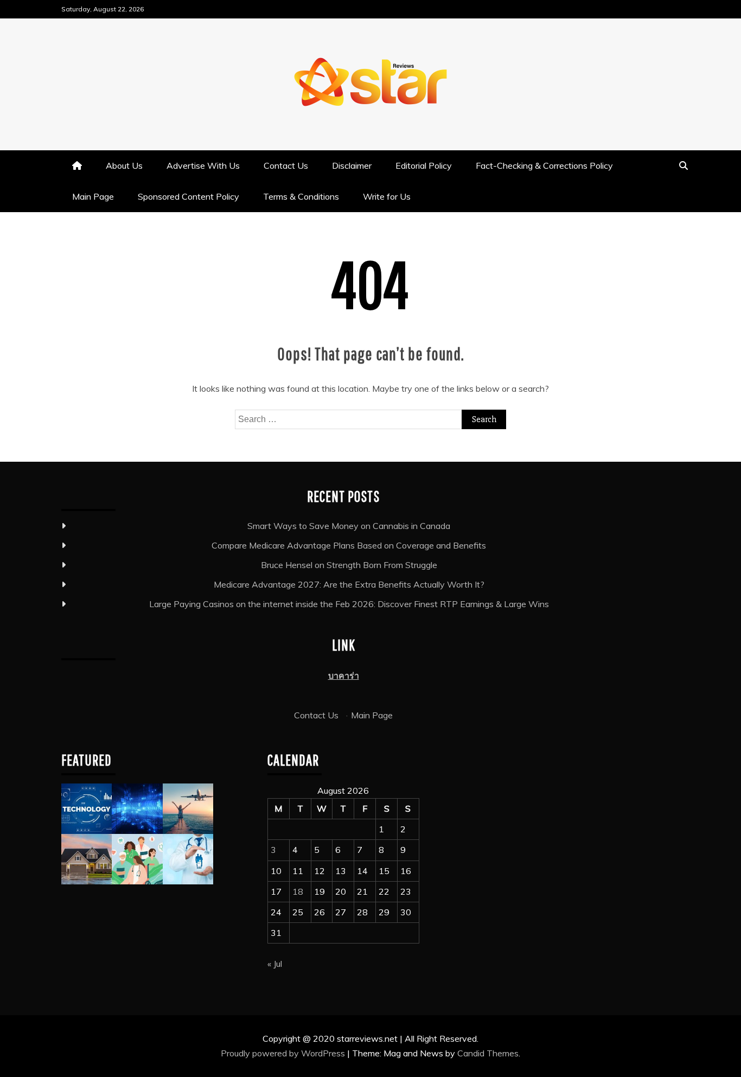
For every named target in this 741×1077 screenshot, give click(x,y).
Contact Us (286, 165)
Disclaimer (352, 165)
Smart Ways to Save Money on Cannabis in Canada (348, 525)
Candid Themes (488, 1053)
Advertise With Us (203, 165)
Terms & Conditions (301, 196)
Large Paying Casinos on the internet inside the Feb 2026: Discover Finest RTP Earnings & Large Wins (349, 603)
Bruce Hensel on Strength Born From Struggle (349, 564)
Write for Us (387, 196)
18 (297, 891)
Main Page (93, 196)
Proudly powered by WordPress (284, 1053)
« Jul (274, 963)
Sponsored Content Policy (188, 196)
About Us (124, 165)
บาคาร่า (343, 675)
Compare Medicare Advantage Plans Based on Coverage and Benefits (349, 545)
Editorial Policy (423, 165)
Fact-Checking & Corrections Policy (544, 165)
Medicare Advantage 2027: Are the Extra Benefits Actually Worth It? (349, 584)
